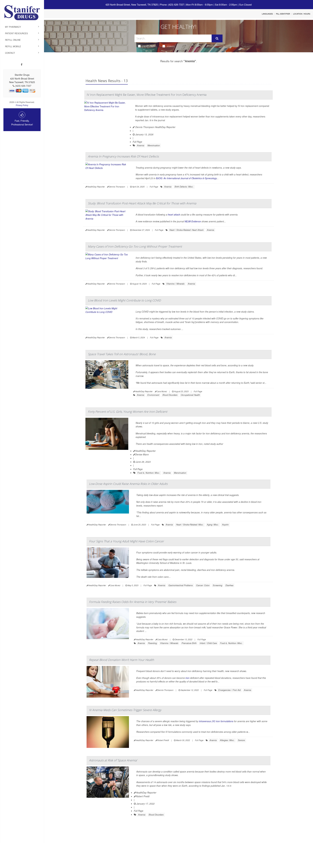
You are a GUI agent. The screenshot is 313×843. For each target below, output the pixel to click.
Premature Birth (189, 643)
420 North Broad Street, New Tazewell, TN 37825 (131, 4)
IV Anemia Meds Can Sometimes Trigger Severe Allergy (125, 710)
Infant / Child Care (208, 643)
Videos (171, 46)
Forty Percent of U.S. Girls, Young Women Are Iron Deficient (127, 412)
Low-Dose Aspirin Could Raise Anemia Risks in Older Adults (128, 484)
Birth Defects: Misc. (184, 186)
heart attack (174, 214)
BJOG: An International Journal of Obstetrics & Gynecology (186, 178)
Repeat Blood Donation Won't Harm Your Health (121, 660)
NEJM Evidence (193, 221)
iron (187, 677)
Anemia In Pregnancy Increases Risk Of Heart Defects (123, 156)
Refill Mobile (13, 46)
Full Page (137, 141)
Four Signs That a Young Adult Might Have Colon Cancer (126, 541)
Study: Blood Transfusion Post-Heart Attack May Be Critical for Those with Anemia (142, 203)
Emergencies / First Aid (229, 690)
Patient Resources (16, 33)
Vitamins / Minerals (175, 283)
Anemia (140, 145)
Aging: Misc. (213, 524)
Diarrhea (229, 585)
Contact (10, 52)
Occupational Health (190, 394)
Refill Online (13, 39)
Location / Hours (301, 13)
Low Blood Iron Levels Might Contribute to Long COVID (124, 300)
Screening (217, 585)
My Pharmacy (13, 26)
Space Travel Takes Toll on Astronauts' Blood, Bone (122, 354)
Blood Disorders (170, 394)
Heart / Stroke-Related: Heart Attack (186, 229)
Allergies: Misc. (227, 740)
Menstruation (154, 145)
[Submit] (217, 38)
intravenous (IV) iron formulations (216, 721)
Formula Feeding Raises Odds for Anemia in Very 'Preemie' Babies (132, 602)
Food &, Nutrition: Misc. (148, 472)
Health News (149, 46)
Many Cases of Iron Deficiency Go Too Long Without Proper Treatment (135, 246)
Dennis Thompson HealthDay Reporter (155, 127)
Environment (153, 394)
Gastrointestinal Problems (180, 585)
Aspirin (225, 524)
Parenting (152, 643)
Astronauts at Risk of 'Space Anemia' (113, 760)
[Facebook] (21, 64)
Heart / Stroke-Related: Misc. (190, 524)
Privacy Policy (22, 105)
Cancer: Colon (202, 585)
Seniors (241, 740)
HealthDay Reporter (145, 450)
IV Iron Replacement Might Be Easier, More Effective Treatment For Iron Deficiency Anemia (146, 95)
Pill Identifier (283, 13)
